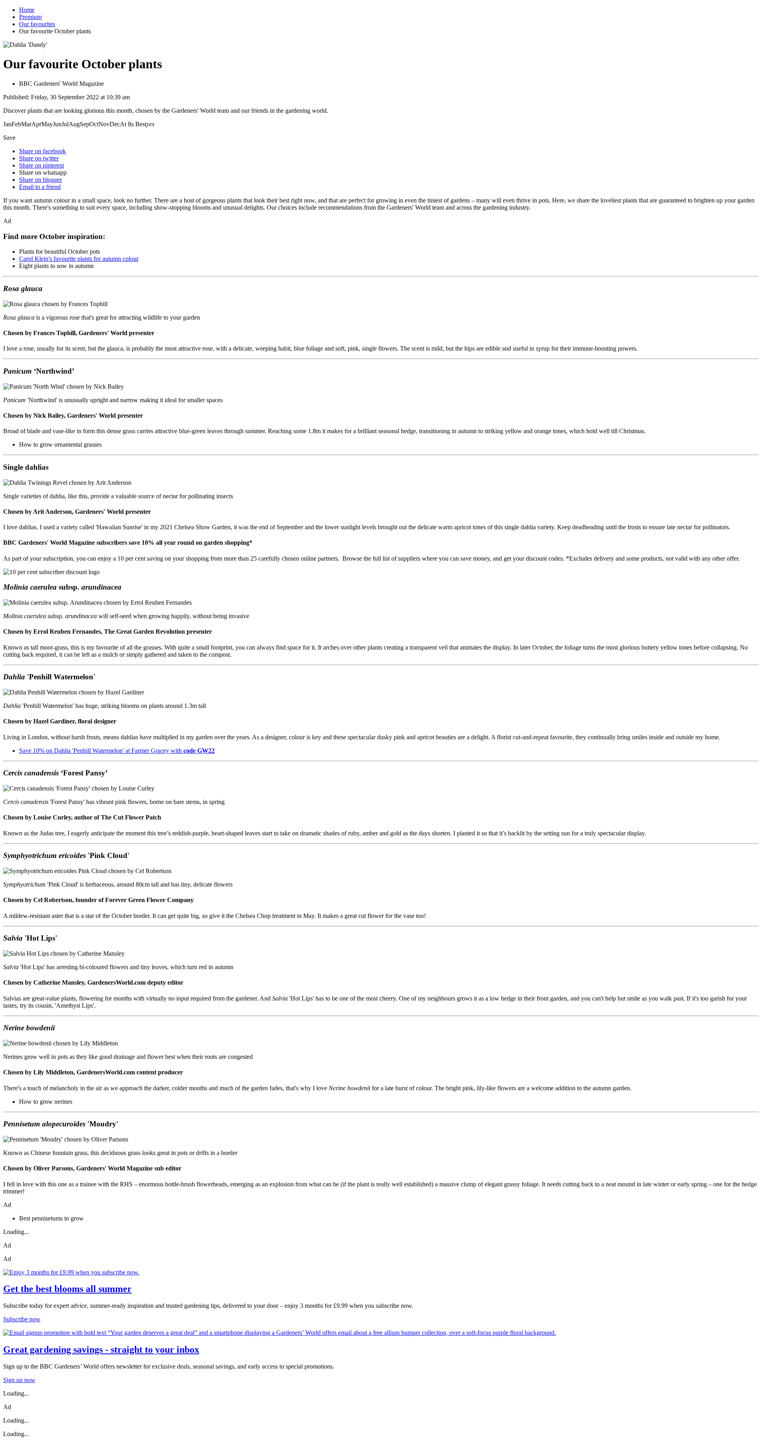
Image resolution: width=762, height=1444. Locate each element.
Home (27, 9)
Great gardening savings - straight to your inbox (101, 1349)
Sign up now (19, 1380)
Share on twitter (39, 158)
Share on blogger (40, 179)
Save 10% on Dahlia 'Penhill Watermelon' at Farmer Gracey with (117, 750)
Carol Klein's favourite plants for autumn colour (79, 258)
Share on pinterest (41, 165)
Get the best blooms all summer (67, 1289)
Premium (30, 16)
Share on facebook (42, 151)
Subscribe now (21, 1319)
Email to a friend (40, 186)
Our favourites (37, 24)
